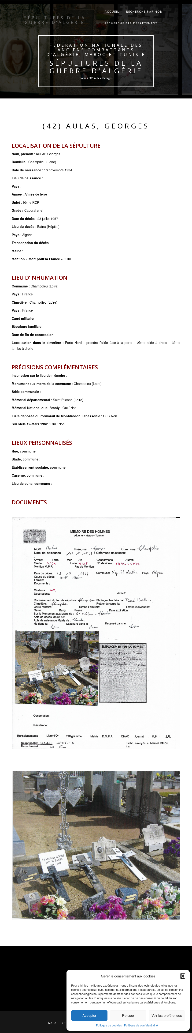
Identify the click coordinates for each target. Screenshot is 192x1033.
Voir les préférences (166, 1015)
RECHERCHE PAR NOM (144, 12)
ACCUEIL (112, 12)
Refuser (128, 1015)
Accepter (89, 1015)
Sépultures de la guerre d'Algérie (96, 66)
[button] (182, 976)
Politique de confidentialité (141, 1025)
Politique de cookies (109, 1025)
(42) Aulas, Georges (96, 126)
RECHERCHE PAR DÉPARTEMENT (131, 23)
